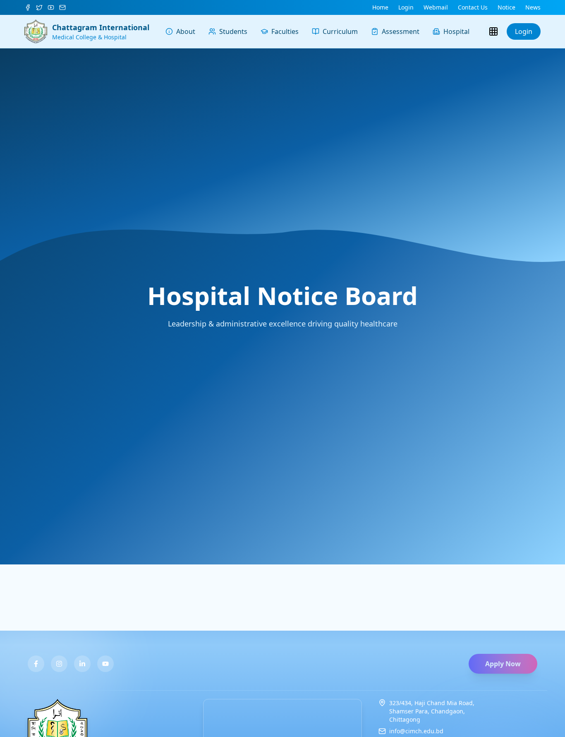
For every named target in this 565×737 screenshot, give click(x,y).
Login (523, 31)
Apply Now (503, 663)
